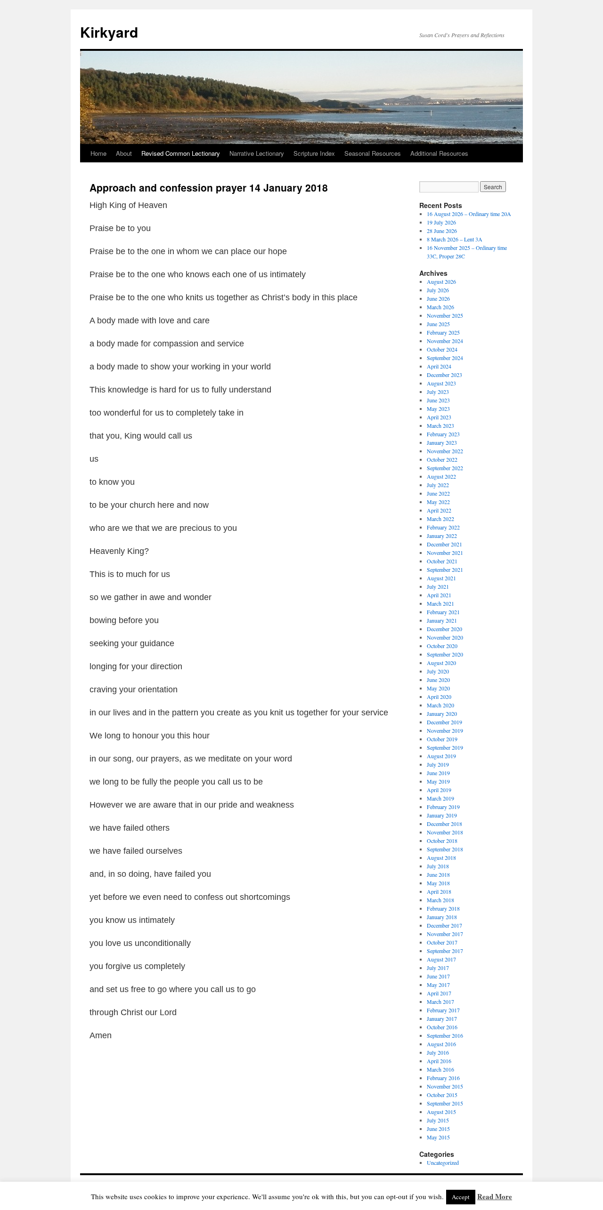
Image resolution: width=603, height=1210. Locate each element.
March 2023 (440, 425)
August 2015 (441, 1111)
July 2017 (438, 967)
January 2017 (442, 1018)
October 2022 (442, 459)
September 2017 (445, 950)
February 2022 (443, 527)
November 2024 (445, 341)
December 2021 (444, 544)
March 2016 (440, 1069)
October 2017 (442, 942)
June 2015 (438, 1128)
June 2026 (438, 298)
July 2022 (438, 485)
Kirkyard (109, 32)
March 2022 (440, 518)
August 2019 (441, 756)
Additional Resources (439, 153)
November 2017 (445, 934)
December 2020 (444, 629)
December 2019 (444, 722)
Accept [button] (461, 1197)
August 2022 (441, 476)
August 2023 (441, 383)
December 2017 (444, 925)
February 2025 (443, 332)
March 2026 (440, 307)
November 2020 (445, 637)
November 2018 (445, 832)
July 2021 (438, 586)
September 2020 (445, 654)
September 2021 (445, 569)
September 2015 (445, 1103)
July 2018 (438, 866)
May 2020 (438, 688)
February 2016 (443, 1078)
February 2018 (443, 908)
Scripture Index (314, 153)
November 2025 (445, 315)
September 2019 (445, 747)
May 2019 (438, 781)
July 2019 (438, 764)
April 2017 (439, 993)
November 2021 (445, 552)
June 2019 (438, 773)
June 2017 (438, 976)
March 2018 (440, 900)
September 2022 (445, 468)
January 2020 (442, 713)
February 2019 (443, 806)
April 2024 (439, 366)
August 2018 (441, 857)
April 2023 (439, 417)
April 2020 (439, 696)
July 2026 (438, 290)
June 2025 (438, 324)
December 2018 (444, 823)
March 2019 (440, 798)
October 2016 (442, 1027)
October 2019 (442, 739)
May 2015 (438, 1137)
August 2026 (441, 281)
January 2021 (442, 620)
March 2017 (440, 1001)
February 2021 (443, 612)
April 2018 (439, 891)
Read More (494, 1196)
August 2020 (441, 662)
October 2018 (442, 840)
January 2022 (442, 535)
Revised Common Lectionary (180, 153)
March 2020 (440, 705)
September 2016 (445, 1035)
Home (98, 153)
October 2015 (442, 1094)
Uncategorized (443, 1162)
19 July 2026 (441, 222)
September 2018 (445, 849)
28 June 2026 (442, 230)
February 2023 (443, 434)
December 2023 (444, 374)
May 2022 (438, 501)
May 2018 (438, 883)
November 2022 (445, 451)
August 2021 (441, 578)
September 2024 (445, 357)
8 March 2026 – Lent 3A (454, 239)
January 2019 (442, 815)
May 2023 (438, 408)
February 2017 (443, 1010)
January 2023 (442, 442)
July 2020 (438, 671)
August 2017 (441, 959)
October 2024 (442, 349)
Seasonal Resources (372, 153)
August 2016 (441, 1044)
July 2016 (438, 1052)
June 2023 (438, 400)
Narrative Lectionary (256, 153)
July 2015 (438, 1120)
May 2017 (438, 984)
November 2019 (445, 730)
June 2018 (438, 874)
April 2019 (439, 789)
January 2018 (442, 917)
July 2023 (438, 391)
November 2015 (445, 1086)
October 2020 (442, 645)
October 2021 (442, 561)
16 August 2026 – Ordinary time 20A (469, 213)
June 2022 (438, 493)
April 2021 (439, 595)
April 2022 (439, 510)
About (124, 153)
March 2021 (440, 603)
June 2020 (438, 679)
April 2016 (439, 1061)
